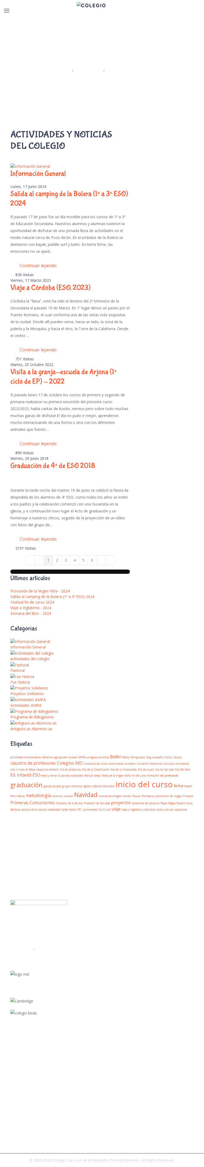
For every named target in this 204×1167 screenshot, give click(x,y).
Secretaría (45, 949)
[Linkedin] (12, 1076)
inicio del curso (144, 784)
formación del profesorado (162, 775)
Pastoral (17, 670)
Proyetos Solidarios (27, 693)
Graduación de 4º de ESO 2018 (52, 466)
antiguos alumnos (98, 757)
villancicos (149, 809)
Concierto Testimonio (149, 763)
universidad (90, 809)
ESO (36, 775)
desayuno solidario (47, 769)
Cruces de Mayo (25, 769)
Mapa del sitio (22, 1116)
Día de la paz (146, 769)
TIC (80, 809)
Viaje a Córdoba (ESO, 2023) (50, 288)
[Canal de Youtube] (12, 1070)
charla (168, 757)
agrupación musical (66, 757)
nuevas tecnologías (110, 796)
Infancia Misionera (103, 786)
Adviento (47, 757)
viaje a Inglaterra (132, 809)
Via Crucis (104, 809)
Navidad (85, 794)
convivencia (182, 763)
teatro (72, 809)
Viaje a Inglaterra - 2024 (30, 607)
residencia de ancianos (145, 803)
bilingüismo (137, 757)
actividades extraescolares (25, 757)
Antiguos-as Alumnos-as (31, 728)
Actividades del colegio (29, 658)
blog (148, 757)
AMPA (82, 757)
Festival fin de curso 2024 (32, 602)
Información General (38, 174)
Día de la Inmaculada (124, 769)
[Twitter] (12, 1064)
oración (126, 796)
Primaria (188, 796)
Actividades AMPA (25, 705)
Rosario (181, 803)
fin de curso (139, 775)
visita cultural (164, 809)
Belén (115, 757)
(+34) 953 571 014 (33, 959)
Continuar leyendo (38, 265)
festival (88, 775)
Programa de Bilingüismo (32, 716)
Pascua (136, 796)
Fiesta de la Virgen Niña (116, 775)
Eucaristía (64, 775)
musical (68, 796)
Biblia (125, 757)
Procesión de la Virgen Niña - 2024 (40, 590)
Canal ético (19, 1142)
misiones (57, 796)
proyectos (121, 803)
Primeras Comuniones (32, 803)
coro (12, 769)
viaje (116, 809)
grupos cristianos (72, 786)
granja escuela (52, 786)
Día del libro (182, 769)
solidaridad (54, 809)
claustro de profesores (33, 763)
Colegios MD (69, 763)
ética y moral (49, 775)
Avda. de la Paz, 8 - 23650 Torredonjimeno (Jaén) (61, 938)
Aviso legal (19, 1133)
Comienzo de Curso (95, 763)
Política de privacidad (28, 1125)
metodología (38, 795)
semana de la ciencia (34, 809)
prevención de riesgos (169, 796)
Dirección (24, 949)
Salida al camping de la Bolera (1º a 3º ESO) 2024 (52, 596)
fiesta (97, 775)
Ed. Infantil (20, 775)
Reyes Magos (168, 803)
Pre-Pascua (148, 796)
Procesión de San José (97, 803)
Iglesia (87, 786)
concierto (130, 763)
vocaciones (181, 809)
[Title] (12, 1057)
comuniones (116, 763)
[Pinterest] (12, 1083)
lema (178, 786)
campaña (157, 757)
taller (65, 809)
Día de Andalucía (70, 769)
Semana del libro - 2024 (30, 613)
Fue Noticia (20, 682)
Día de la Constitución (96, 769)
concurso (168, 763)
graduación (26, 785)
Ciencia (177, 757)
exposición (77, 775)
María (21, 796)
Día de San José (164, 769)
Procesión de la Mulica (69, 803)
